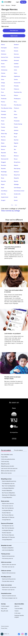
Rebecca (3, 140)
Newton (3, 51)
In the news (17, 613)
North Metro (4, 60)
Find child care (14, 30)
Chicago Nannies (6, 519)
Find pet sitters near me (8, 581)
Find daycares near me (7, 525)
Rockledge (4, 171)
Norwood (16, 60)
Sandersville (17, 194)
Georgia (14, 5)
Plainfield (3, 114)
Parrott (3, 89)
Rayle (15, 136)
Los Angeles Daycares (7, 530)
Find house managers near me (9, 598)
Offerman (3, 76)
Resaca (3, 149)
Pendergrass (17, 98)
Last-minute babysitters (8, 550)
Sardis (15, 197)
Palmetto (16, 86)
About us (17, 606)
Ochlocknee (4, 70)
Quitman (16, 130)
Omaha (16, 79)
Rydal (2, 187)
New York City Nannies (8, 508)
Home (2, 5)
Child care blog (5, 461)
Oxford (3, 86)
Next (16, 205)
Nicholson (3, 54)
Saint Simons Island (19, 191)
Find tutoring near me (7, 558)
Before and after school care (8, 470)
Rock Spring (17, 168)
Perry (15, 102)
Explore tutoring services (8, 556)
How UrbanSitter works (7, 454)
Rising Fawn (17, 162)
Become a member (9, 381)
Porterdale (16, 121)
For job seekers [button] (18, 450)
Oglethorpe (17, 76)
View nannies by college (10, 211)
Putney (3, 130)
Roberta (16, 165)
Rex (15, 149)
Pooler (15, 117)
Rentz (15, 146)
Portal (2, 121)
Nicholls (16, 51)
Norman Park (4, 57)
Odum (15, 73)
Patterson (16, 89)
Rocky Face (4, 175)
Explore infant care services (9, 564)
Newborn (16, 44)
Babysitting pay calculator (7, 466)
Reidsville (3, 146)
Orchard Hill (17, 82)
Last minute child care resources (9, 468)
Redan (2, 143)
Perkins (3, 102)
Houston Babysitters (7, 490)
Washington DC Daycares (8, 537)
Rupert (3, 184)
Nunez (3, 63)
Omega (3, 82)
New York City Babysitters (8, 486)
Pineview (3, 111)
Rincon (16, 159)
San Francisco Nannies (7, 515)
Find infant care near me (8, 567)
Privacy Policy (4, 628)
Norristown (17, 57)
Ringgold (3, 162)
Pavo (2, 92)
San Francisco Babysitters (8, 493)
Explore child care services (8, 573)
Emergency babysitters (7, 548)
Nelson (3, 44)
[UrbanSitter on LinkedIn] (25, 634)
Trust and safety (19, 608)
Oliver (2, 79)
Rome (2, 178)
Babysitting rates (5, 464)
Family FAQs (4, 457)
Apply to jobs (14, 36)
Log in (17, 2)
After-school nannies (6, 473)
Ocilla (15, 70)
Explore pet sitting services (9, 579)
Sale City (3, 194)
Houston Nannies (6, 512)
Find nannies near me (7, 506)
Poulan (3, 124)
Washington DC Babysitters (9, 495)
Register (16, 143)
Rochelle (3, 168)
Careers (16, 611)
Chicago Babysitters (7, 497)
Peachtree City (18, 92)
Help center (4, 608)
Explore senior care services (9, 587)
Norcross (16, 54)
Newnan (16, 47)
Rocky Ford (17, 175)
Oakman (3, 67)
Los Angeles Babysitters (8, 488)
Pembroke (3, 98)
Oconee (3, 73)
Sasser (16, 200)
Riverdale (3, 165)
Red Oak (16, 140)
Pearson (3, 95)
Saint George (17, 187)
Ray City (3, 136)
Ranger (16, 133)
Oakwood (16, 67)
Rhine (15, 152)
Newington (4, 47)
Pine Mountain (17, 105)
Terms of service (5, 626)
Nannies (8, 5)
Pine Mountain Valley (6, 108)
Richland (16, 156)
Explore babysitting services (9, 481)
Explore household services (9, 595)
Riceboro (3, 156)
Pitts (15, 111)
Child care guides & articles (8, 459)
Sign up (23, 2)
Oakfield (16, 63)
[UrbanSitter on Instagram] (22, 634)
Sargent (3, 200)
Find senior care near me (8, 589)
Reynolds (3, 152)
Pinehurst (16, 108)
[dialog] (2, 634)
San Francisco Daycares (8, 535)
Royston (16, 181)
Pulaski (16, 127)
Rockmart (16, 171)
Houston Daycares (6, 532)
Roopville (16, 178)
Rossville (3, 181)
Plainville (3, 117)
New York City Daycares (8, 528)
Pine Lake (3, 105)
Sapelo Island (4, 197)
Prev (12, 205)
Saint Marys (4, 191)
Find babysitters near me (8, 483)
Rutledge (16, 184)
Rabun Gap (4, 133)
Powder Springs (18, 124)
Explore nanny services (8, 503)
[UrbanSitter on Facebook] (18, 634)
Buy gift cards (4, 611)
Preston (3, 127)
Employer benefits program (19, 616)
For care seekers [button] (6, 450)
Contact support (5, 606)
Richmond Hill (4, 159)
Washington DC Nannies (8, 517)
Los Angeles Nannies (7, 510)
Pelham (16, 95)
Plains (15, 114)
